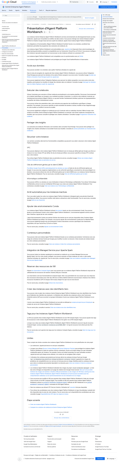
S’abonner (100, 458)
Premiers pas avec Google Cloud (79, 441)
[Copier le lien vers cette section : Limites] (34, 338)
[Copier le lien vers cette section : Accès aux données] (46, 66)
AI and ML (43, 24)
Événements (98, 441)
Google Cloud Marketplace (30, 444)
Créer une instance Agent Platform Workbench (43, 404)
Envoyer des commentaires (86, 28)
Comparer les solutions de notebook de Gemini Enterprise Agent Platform (51, 407)
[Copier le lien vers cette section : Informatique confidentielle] (49, 179)
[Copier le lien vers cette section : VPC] (32, 148)
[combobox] (77, 1)
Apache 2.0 (26, 426)
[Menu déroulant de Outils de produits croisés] (58, 2)
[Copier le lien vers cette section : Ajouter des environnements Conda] (60, 206)
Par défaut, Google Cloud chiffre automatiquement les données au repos (47, 168)
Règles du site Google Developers (53, 426)
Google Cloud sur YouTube (102, 446)
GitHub (81, 56)
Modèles (24, 10)
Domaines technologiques (29, 2)
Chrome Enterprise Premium (67, 348)
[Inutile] (95, 24)
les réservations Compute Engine (41, 270)
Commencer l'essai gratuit (108, 7)
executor (72, 387)
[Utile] (92, 24)
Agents (17, 10)
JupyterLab (68, 49)
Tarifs (40, 10)
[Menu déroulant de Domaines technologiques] (38, 2)
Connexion (114, 2)
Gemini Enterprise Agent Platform (17, 7)
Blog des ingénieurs (51, 10)
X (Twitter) (98, 444)
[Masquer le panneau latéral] (19, 459)
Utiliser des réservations (56, 283)
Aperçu (4, 10)
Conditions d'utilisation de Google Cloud (76, 455)
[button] (10, 30)
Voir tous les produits (29, 439)
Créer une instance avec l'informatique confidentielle (59, 186)
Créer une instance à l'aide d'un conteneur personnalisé (64, 244)
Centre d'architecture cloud (78, 446)
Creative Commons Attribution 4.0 (66, 424)
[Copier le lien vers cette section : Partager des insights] (47, 123)
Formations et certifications (78, 449)
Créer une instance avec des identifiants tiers (63, 307)
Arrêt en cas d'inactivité (38, 200)
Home (28, 24)
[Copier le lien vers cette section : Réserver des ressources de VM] (57, 267)
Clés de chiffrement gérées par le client (76, 174)
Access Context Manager (50, 348)
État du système (52, 446)
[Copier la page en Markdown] (49, 32)
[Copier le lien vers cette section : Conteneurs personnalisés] (52, 233)
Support (50, 441)
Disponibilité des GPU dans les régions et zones (54, 394)
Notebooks (33, 10)
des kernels (59, 210)
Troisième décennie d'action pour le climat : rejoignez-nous (39, 458)
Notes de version (52, 444)
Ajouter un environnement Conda (53, 226)
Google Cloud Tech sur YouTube (103, 449)
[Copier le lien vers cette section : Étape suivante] (41, 400)
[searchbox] (11, 15)
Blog (96, 439)
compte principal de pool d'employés (82, 302)
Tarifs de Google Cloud (29, 441)
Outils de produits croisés (48, 2)
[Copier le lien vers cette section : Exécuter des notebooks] (50, 90)
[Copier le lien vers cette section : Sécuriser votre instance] (50, 137)
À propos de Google (29, 455)
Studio (10, 10)
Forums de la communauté (54, 439)
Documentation (35, 24)
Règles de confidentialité (41, 455)
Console (91, 2)
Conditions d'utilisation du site (56, 455)
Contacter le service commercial (32, 446)
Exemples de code (76, 444)
